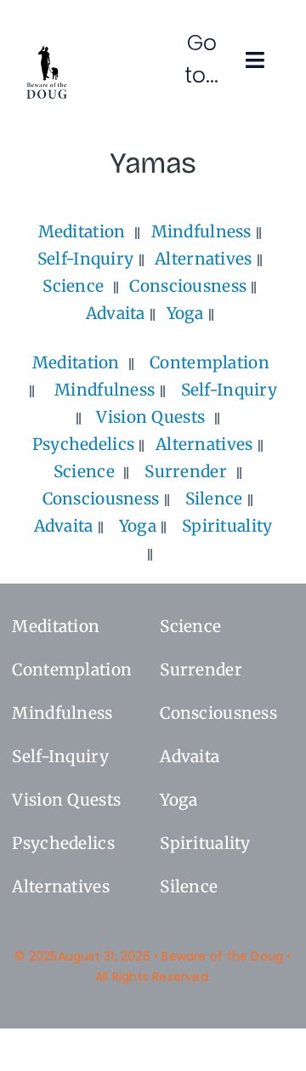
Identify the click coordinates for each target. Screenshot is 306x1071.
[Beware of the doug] (47, 52)
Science (73, 286)
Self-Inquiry (85, 258)
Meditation (82, 231)
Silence (214, 498)
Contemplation (209, 362)
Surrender (185, 471)
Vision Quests (150, 417)
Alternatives (203, 258)
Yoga (185, 313)
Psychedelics (83, 444)
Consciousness (187, 286)
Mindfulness (201, 231)
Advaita (115, 313)
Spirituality (227, 526)
